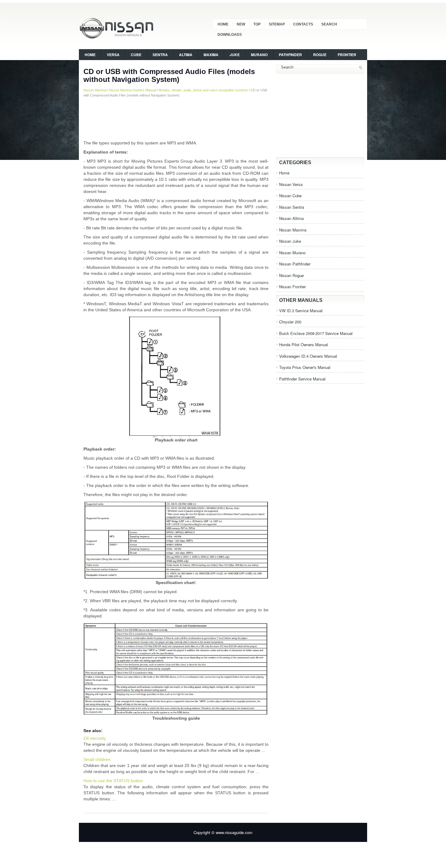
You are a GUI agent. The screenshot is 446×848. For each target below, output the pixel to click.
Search (329, 24)
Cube (136, 54)
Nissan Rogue (291, 275)
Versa (113, 54)
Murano (259, 54)
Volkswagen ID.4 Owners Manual (308, 356)
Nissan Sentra (291, 207)
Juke (235, 54)
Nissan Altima (291, 218)
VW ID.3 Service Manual (301, 310)
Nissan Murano (292, 252)
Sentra (160, 54)
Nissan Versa (290, 184)
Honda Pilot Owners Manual (303, 344)
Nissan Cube (290, 195)
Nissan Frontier (292, 286)
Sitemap (277, 24)
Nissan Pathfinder (294, 264)
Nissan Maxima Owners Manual (132, 90)
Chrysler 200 (290, 322)
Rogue (319, 54)
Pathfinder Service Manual (302, 379)
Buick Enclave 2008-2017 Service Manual (316, 333)
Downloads (230, 34)
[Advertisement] (176, 118)
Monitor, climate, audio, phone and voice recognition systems (203, 90)
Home (223, 24)
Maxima (211, 54)
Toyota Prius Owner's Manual (304, 367)
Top (257, 24)
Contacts (303, 24)
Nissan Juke (290, 241)
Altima (185, 54)
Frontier (347, 54)
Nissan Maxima (94, 90)
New (241, 24)
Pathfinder (290, 54)
